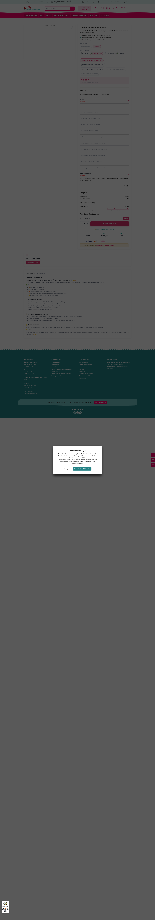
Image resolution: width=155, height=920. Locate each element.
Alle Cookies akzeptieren (82, 469)
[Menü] (8, 902)
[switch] (5, 911)
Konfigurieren (68, 469)
